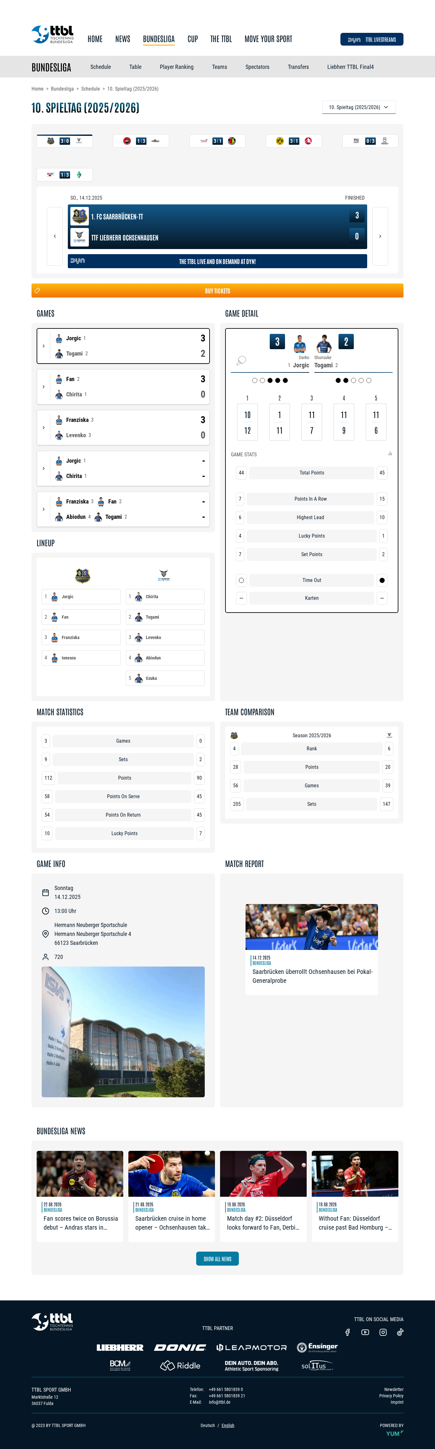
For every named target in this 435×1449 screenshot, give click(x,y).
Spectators (257, 66)
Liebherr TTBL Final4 (350, 66)
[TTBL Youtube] (365, 1332)
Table (135, 66)
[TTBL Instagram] (383, 1332)
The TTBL (221, 38)
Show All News (217, 1258)
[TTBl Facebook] (347, 1332)
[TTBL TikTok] (400, 1333)
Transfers (298, 66)
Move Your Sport (268, 38)
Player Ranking (177, 66)
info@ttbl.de (220, 1402)
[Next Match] (380, 236)
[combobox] (359, 107)
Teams (219, 66)
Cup (193, 38)
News (122, 38)
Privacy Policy (391, 1395)
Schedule (100, 66)
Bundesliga (159, 38)
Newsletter (393, 1389)
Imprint (397, 1402)
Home (95, 38)
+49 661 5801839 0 (226, 1389)
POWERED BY (391, 1425)
